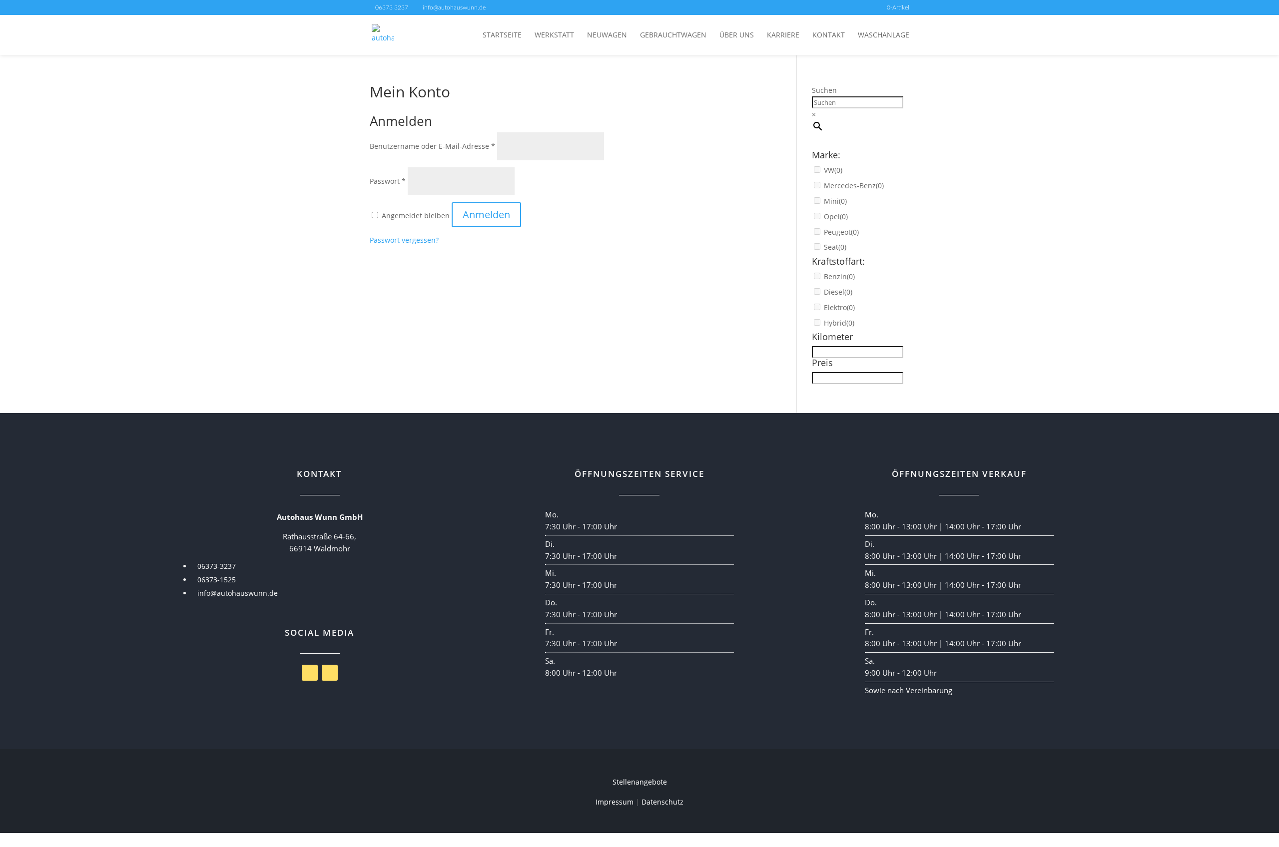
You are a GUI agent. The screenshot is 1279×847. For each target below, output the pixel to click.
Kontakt (828, 35)
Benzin (839, 276)
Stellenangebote (640, 782)
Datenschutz (662, 802)
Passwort (388, 181)
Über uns (736, 35)
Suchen (824, 90)
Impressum (615, 802)
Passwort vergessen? (404, 240)
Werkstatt (554, 35)
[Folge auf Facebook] (310, 673)
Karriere (783, 35)
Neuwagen (607, 35)
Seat (835, 247)
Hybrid (839, 323)
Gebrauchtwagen (673, 35)
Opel (836, 216)
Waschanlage (883, 35)
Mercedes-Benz (854, 185)
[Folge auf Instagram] (330, 673)
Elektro (839, 307)
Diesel (838, 292)
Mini (835, 201)
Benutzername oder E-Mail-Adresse (432, 146)
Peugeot (841, 232)
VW (833, 170)
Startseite (502, 35)
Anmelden (486, 214)
